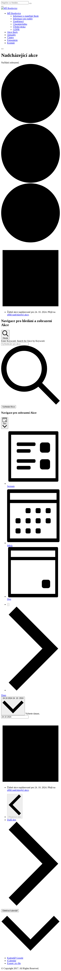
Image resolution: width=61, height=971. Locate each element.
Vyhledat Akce (8, 407)
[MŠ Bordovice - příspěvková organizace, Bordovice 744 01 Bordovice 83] (9, 8)
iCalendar (11, 960)
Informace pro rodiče (23, 18)
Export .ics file (14, 963)
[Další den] (33, 690)
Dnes (3, 695)
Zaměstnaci (18, 21)
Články (10, 37)
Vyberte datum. (32, 713)
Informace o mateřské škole (26, 16)
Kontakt (11, 43)
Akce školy (12, 32)
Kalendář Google (15, 958)
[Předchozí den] (8, 604)
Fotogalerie (12, 40)
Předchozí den (15, 817)
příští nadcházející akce (18, 314)
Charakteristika (20, 24)
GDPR (16, 29)
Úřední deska (19, 27)
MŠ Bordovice (14, 13)
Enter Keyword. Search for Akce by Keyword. (23, 341)
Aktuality (11, 35)
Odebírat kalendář (10, 911)
